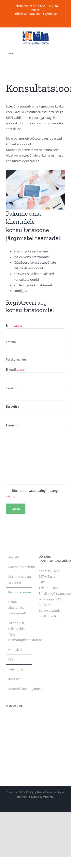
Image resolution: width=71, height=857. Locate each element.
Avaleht (13, 557)
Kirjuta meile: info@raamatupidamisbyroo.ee (36, 9)
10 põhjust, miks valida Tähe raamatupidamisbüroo (19, 631)
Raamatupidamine (19, 567)
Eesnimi (11, 342)
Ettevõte (12, 406)
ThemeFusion (44, 792)
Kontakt (14, 679)
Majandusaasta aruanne (19, 580)
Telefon (12, 388)
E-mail (15, 369)
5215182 (39, 6)
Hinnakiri (15, 650)
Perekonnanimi (16, 359)
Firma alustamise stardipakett (17, 608)
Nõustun (35, 490)
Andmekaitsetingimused (19, 689)
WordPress (49, 796)
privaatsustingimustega (42, 490)
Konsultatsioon (19, 592)
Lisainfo (12, 425)
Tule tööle (15, 669)
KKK (11, 659)
